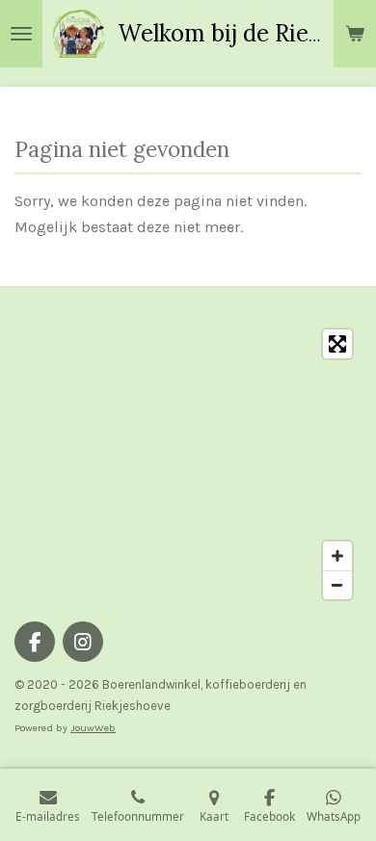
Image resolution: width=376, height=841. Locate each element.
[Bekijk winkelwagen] (355, 33)
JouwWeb (93, 728)
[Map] (188, 464)
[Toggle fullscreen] (337, 343)
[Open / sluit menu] (21, 33)
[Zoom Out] (337, 584)
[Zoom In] (337, 555)
